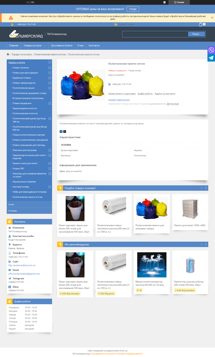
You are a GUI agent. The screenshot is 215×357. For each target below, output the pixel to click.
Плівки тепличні (21, 67)
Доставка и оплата (61, 45)
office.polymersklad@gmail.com (24, 274)
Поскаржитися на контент (103, 354)
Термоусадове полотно (25, 108)
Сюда (132, 9)
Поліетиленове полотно (25, 113)
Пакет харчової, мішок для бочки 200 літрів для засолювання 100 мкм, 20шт (74, 228)
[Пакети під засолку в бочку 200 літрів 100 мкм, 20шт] (190, 264)
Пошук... (196, 34)
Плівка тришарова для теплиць (29, 145)
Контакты (94, 45)
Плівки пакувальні (22, 103)
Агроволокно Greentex (24, 181)
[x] (64, 132)
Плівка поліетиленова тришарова (30, 140)
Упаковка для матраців (25, 150)
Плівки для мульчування (25, 73)
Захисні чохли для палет (25, 163)
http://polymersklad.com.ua (21, 265)
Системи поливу (21, 186)
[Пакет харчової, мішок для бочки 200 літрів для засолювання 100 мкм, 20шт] (75, 208)
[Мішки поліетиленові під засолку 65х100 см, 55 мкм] (152, 264)
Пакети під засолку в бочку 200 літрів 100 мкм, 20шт (189, 283)
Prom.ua (123, 351)
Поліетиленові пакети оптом (50, 54)
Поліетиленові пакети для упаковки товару (150, 227)
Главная (13, 45)
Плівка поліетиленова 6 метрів (29, 135)
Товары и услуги (32, 45)
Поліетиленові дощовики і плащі (29, 93)
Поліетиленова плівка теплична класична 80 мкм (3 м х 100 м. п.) (113, 228)
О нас (81, 45)
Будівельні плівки (22, 78)
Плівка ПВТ (18, 168)
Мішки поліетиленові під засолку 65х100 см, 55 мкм (150, 283)
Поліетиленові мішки (23, 88)
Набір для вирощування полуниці (30, 192)
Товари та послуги (21, 54)
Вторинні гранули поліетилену (28, 98)
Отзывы (12, 210)
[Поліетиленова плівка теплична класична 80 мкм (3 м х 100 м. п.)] (113, 208)
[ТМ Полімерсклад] (26, 34)
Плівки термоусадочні (24, 83)
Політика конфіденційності (130, 354)
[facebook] (61, 132)
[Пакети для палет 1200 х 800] (190, 208)
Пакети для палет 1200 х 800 (189, 225)
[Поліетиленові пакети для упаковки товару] (152, 208)
